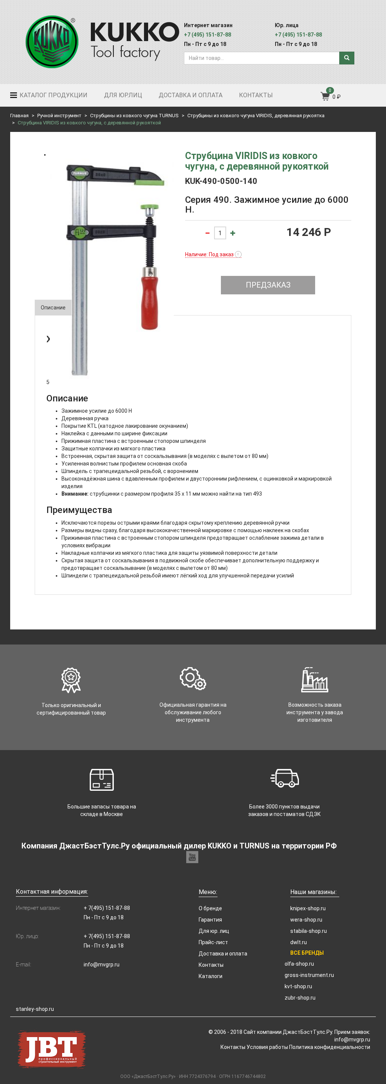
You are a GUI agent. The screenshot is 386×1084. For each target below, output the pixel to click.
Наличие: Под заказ (212, 254)
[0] (325, 99)
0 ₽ (336, 97)
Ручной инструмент (59, 115)
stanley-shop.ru (35, 1009)
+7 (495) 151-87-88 (207, 35)
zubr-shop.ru (300, 998)
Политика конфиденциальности (329, 1047)
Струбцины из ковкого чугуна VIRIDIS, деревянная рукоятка (256, 115)
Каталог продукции (52, 95)
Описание (53, 308)
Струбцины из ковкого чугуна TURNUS (134, 115)
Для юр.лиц (123, 95)
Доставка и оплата (190, 95)
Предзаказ (268, 284)
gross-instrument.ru (309, 975)
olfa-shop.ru (299, 964)
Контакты (256, 95)
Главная (19, 115)
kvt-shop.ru (298, 986)
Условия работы (267, 1047)
